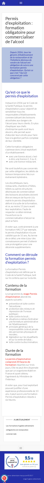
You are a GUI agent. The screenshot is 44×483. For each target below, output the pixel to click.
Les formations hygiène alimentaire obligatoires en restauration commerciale (20, 430)
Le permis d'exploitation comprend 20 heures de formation (18, 361)
